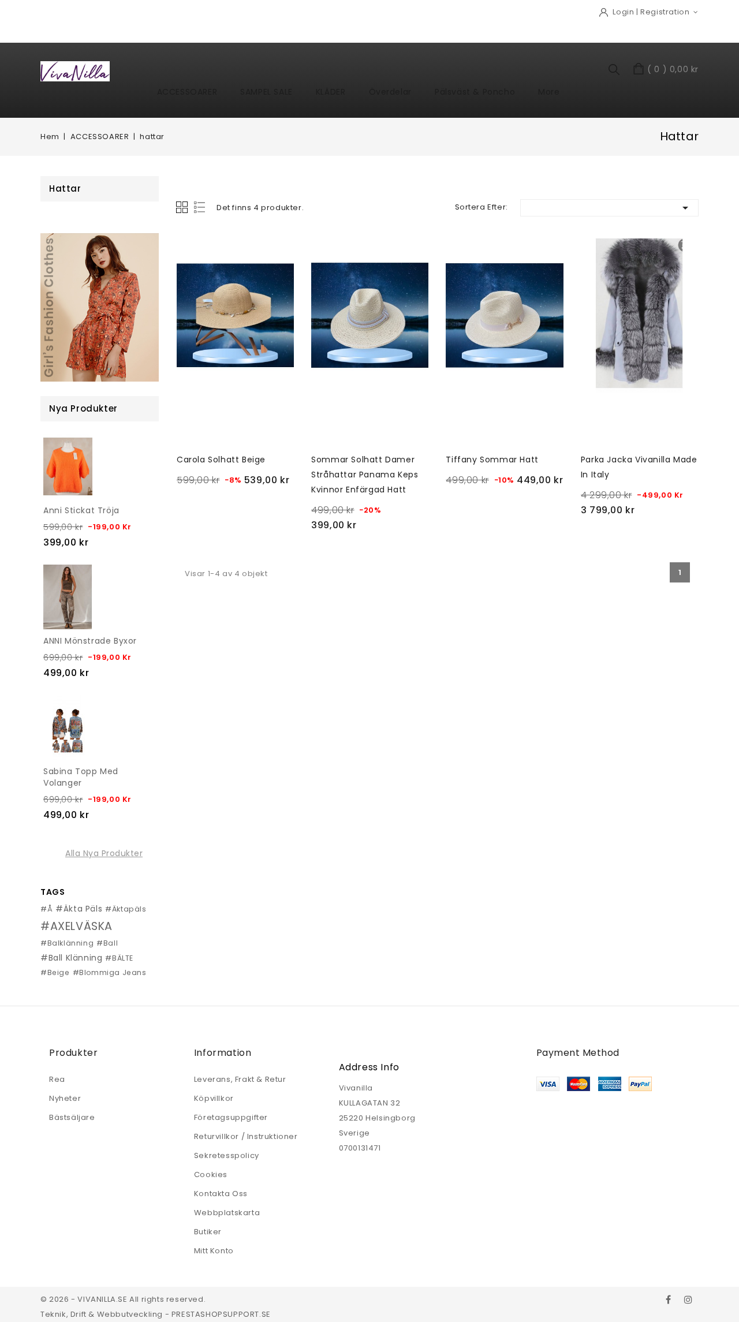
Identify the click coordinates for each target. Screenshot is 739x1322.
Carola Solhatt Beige (221, 459)
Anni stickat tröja (81, 510)
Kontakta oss (221, 1193)
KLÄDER (331, 92)
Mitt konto (214, 1250)
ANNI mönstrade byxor (90, 641)
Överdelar (390, 92)
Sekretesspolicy (226, 1155)
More (548, 92)
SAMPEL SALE (266, 92)
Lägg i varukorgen (239, 507)
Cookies (210, 1174)
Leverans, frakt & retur (240, 1079)
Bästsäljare (72, 1117)
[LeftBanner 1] (99, 307)
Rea (57, 1079)
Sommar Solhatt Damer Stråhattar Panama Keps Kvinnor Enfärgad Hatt (364, 474)
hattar (65, 188)
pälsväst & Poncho (475, 92)
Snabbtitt (190, 251)
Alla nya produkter (104, 853)
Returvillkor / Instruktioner (246, 1136)
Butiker (208, 1231)
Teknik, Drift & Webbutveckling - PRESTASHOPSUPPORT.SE (155, 1314)
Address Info (369, 1067)
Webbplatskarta (227, 1212)
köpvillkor (214, 1098)
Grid (182, 207)
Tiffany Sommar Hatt (492, 459)
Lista (200, 207)
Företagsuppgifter (231, 1117)
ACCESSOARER (187, 92)
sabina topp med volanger (80, 777)
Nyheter (65, 1098)
